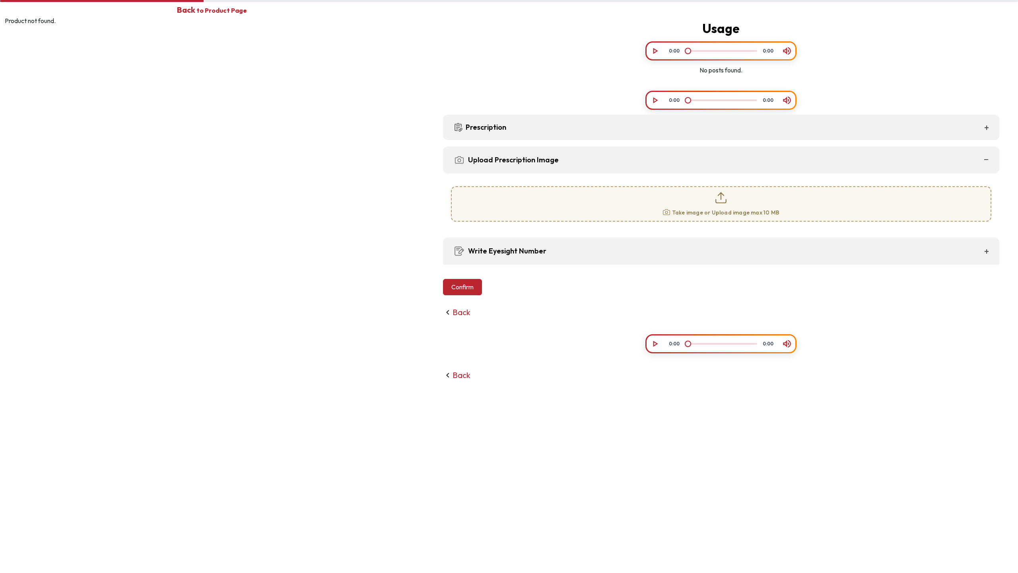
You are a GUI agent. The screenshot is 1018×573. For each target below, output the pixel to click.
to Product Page (212, 10)
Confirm (462, 287)
